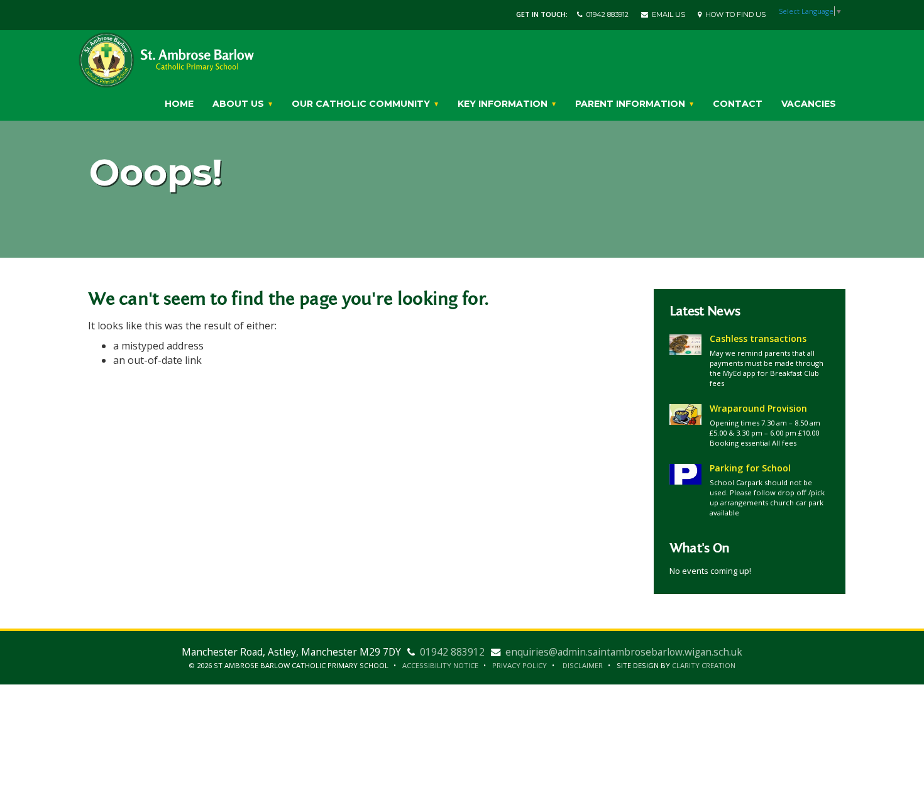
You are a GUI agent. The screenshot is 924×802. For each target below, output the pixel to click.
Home (179, 103)
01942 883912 (606, 14)
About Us (239, 103)
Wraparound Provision (758, 408)
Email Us (666, 14)
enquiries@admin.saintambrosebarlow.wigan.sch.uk (623, 652)
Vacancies (808, 103)
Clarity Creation (703, 665)
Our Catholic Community (362, 103)
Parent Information (631, 103)
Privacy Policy (519, 665)
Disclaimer (583, 665)
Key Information (504, 103)
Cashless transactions (758, 338)
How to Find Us (733, 14)
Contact (737, 103)
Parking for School (750, 468)
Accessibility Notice (440, 665)
